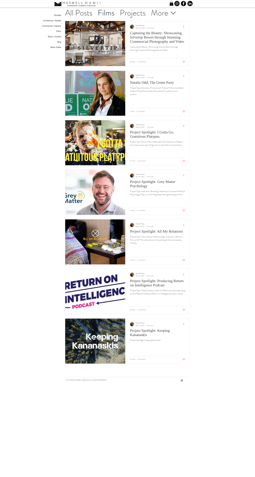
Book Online (59, 47)
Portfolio (59, 15)
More (159, 13)
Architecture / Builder (59, 20)
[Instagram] (177, 3)
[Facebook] (183, 3)
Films (106, 13)
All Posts (78, 13)
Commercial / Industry (59, 26)
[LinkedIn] (190, 3)
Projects (133, 13)
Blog (59, 42)
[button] (171, 3)
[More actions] (184, 26)
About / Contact (59, 36)
